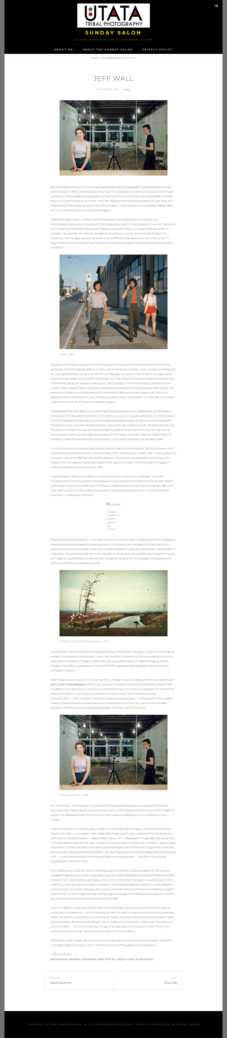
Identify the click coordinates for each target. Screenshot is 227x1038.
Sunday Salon (113, 33)
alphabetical (111, 58)
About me (63, 49)
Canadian (74, 959)
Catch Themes (188, 1024)
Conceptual (89, 959)
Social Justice (144, 959)
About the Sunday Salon (108, 49)
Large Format (125, 959)
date (101, 959)
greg (127, 89)
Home (94, 58)
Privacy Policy (157, 49)
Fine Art (110, 959)
